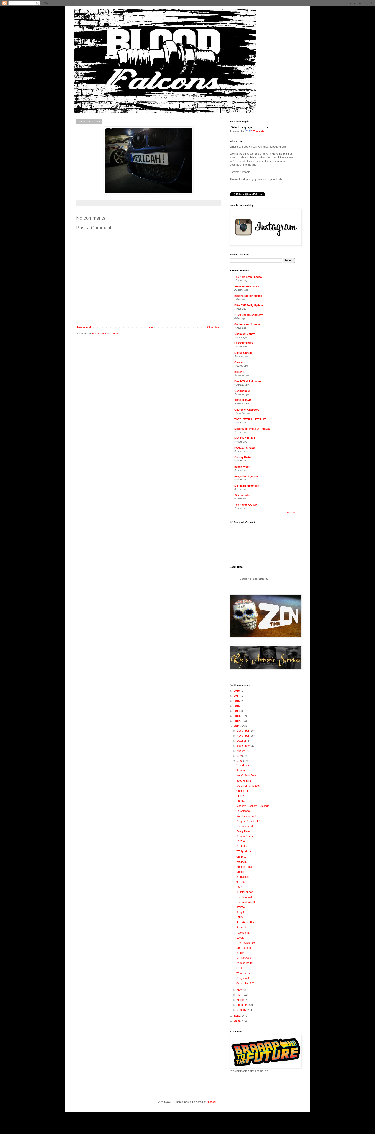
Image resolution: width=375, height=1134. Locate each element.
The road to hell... (246, 902)
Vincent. (241, 952)
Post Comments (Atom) (105, 333)
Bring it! (240, 912)
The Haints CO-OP (245, 504)
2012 (237, 721)
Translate (258, 131)
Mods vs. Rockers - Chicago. (253, 806)
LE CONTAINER (244, 343)
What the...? (243, 973)
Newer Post (84, 327)
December (243, 730)
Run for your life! (246, 816)
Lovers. (240, 937)
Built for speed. (245, 892)
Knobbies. (242, 846)
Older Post (213, 327)
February (242, 1004)
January (242, 1009)
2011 (237, 726)
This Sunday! (244, 897)
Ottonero (239, 362)
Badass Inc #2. (245, 963)
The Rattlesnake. (246, 942)
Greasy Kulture (243, 457)
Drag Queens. (244, 947)
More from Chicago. (248, 785)
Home (149, 327)
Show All (291, 513)
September (243, 745)
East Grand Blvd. (246, 922)
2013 (237, 716)
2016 (237, 700)
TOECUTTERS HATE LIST (250, 419)
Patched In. (243, 932)
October (242, 740)
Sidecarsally (242, 495)
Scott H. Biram (244, 780)
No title (240, 871)
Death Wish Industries (248, 381)
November (243, 735)
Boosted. (241, 927)
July (239, 756)
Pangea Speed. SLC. (248, 821)
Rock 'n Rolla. (244, 866)
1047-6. (240, 841)
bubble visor (242, 466)
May (239, 989)
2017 (237, 695)
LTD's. (239, 917)
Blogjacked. (243, 876)
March (241, 999)
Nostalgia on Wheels (247, 485)
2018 (237, 690)
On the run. (242, 790)
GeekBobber (242, 391)
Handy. (240, 800)
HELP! (240, 795)
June (240, 760)
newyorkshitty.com (246, 476)
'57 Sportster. (244, 851)
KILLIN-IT (240, 371)
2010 (237, 1016)
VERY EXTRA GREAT (247, 286)
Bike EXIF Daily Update (248, 305)
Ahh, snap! (242, 978)
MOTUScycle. (244, 958)
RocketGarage (243, 352)
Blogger (211, 1101)
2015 (237, 705)
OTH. (239, 968)
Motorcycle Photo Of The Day (252, 428)
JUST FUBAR (242, 400)
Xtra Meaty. (242, 765)
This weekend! (244, 826)
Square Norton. (245, 836)
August (241, 751)
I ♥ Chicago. (243, 811)
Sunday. (241, 770)
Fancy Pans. (243, 831)
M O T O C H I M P (245, 438)
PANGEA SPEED (244, 447)
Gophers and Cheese (247, 324)
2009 (237, 1021)
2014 (237, 710)
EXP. (239, 887)
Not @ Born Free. (246, 775)
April (240, 994)
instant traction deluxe (248, 295)
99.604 (240, 882)
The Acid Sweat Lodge (248, 277)
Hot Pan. (241, 861)
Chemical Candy (244, 334)
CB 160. (241, 856)
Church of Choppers (246, 409)
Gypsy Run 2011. (246, 983)
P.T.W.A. (240, 907)
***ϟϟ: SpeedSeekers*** (248, 314)
